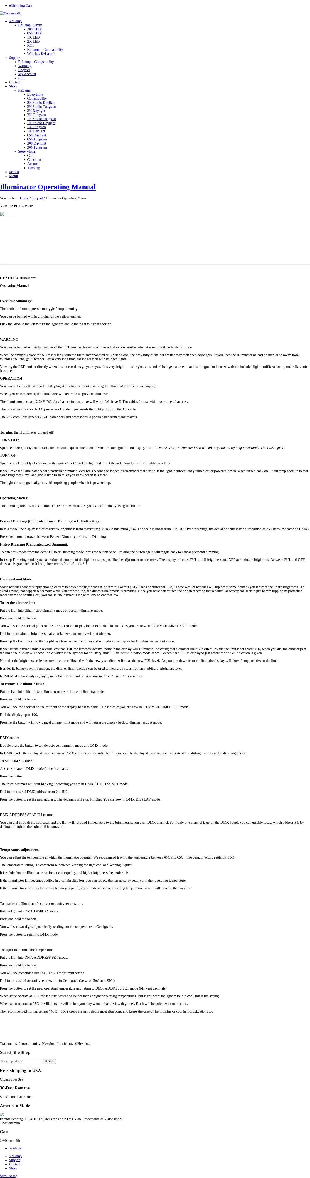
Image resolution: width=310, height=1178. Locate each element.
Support (37, 198)
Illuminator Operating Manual (48, 187)
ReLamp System (30, 25)
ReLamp (24, 90)
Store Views (27, 151)
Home (24, 198)
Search (49, 1061)
